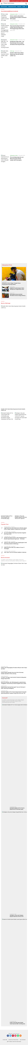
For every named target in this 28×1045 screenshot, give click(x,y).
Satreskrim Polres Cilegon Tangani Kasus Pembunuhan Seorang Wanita (11, 284)
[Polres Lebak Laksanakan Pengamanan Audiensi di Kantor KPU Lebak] (5, 17)
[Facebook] (8, 1036)
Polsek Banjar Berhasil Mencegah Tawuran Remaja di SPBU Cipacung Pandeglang (13, 687)
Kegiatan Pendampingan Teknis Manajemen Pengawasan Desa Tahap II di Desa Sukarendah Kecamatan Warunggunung (17, 288)
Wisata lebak (16, 20)
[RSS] (20, 1036)
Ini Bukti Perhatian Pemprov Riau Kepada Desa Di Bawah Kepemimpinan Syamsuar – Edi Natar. (15, 538)
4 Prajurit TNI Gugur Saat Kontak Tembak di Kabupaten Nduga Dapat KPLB (13, 678)
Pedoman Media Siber (13, 1039)
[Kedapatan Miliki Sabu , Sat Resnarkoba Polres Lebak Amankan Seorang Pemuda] (5, 43)
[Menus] (2, 3)
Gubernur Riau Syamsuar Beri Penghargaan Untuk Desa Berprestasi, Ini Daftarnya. (15, 543)
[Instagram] (15, 1036)
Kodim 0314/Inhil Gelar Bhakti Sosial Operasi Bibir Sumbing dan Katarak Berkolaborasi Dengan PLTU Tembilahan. (17, 1023)
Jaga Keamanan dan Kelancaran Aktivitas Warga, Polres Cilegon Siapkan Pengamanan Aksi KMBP (15, 528)
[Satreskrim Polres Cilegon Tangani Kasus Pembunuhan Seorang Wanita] (14, 274)
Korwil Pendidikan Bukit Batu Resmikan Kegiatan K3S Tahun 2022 (15, 533)
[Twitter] (10, 1036)
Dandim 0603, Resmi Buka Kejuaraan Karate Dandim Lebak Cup (17, 54)
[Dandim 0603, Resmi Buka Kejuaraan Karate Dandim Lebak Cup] (5, 101)
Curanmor (12, 20)
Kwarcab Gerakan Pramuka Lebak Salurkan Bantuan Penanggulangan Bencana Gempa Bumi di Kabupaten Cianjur (17, 28)
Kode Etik (5, 1039)
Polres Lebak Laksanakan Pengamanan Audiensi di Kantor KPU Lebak (18, 17)
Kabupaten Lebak (14, 14)
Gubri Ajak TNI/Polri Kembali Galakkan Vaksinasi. (15, 552)
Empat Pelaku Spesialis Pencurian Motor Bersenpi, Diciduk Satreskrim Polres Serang (12, 673)
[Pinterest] (13, 1036)
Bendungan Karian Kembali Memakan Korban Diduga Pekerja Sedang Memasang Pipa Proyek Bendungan (17, 295)
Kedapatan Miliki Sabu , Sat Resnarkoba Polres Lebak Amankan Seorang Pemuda (17, 43)
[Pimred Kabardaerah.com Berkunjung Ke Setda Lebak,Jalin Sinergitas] (5, 206)
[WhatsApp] (18, 1036)
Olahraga (12, 51)
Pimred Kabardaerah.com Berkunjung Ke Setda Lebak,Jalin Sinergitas (17, 159)
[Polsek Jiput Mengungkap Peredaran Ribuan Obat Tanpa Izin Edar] (14, 614)
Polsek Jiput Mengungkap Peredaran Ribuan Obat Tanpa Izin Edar (14, 668)
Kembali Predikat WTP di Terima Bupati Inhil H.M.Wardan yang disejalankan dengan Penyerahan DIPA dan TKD (7, 517)
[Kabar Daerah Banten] (8, 4)
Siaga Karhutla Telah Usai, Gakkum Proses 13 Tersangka (14, 548)
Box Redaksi (23, 1039)
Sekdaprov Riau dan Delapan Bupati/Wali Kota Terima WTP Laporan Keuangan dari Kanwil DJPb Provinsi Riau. (21, 517)
